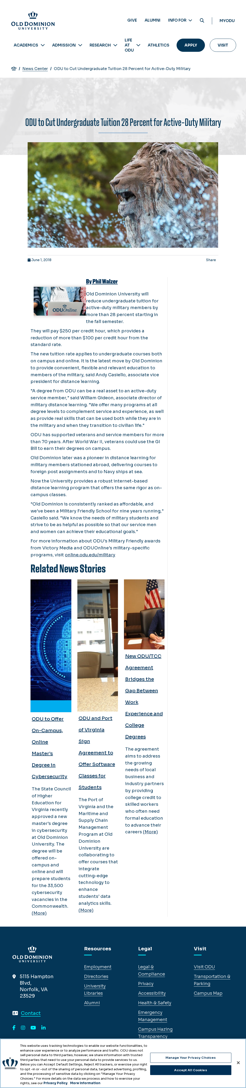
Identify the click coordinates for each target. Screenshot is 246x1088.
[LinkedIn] (43, 1028)
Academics (26, 45)
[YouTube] (33, 1028)
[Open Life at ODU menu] (138, 45)
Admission (64, 45)
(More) (39, 913)
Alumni (152, 20)
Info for (177, 20)
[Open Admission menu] (80, 45)
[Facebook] (14, 1028)
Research (100, 45)
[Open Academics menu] (43, 45)
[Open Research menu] (115, 45)
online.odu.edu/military (90, 555)
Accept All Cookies (190, 1070)
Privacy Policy (55, 1083)
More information (85, 1083)
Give (132, 20)
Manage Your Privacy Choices (191, 1058)
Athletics (158, 45)
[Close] (238, 1063)
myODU (227, 20)
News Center (35, 68)
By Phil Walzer (102, 281)
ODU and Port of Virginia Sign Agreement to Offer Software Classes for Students (97, 752)
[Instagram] (23, 1028)
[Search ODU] (202, 20)
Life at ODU (129, 45)
